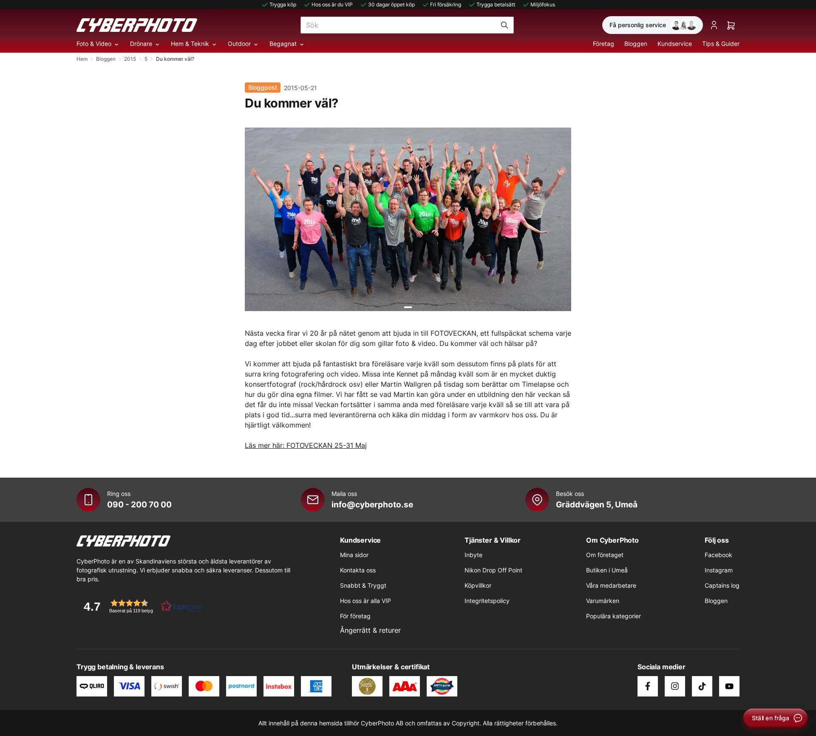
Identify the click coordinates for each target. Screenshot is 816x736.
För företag (355, 616)
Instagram (719, 570)
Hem (82, 59)
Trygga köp (282, 4)
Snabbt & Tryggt (363, 585)
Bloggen (635, 43)
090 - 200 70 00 (139, 504)
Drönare (141, 43)
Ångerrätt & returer (370, 630)
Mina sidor (354, 554)
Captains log (722, 585)
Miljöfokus (542, 4)
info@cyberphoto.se (372, 504)
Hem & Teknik (190, 43)
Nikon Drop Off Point (493, 570)
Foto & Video (93, 43)
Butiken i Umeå (607, 570)
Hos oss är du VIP (332, 4)
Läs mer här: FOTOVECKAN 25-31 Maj (306, 445)
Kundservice (674, 43)
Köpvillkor (478, 585)
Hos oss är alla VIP (365, 600)
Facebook (718, 554)
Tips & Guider (721, 43)
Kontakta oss (358, 570)
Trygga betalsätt (495, 4)
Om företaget (604, 554)
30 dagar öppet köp (391, 4)
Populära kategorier (613, 616)
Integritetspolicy (487, 600)
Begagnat (283, 43)
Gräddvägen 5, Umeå (597, 504)
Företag (603, 43)
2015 (130, 59)
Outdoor (239, 43)
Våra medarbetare (611, 585)
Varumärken (602, 600)
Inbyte (473, 554)
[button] (140, 606)
